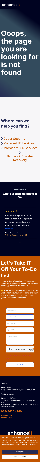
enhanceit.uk (6, 415)
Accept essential (20, 457)
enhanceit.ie (6, 418)
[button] (37, 5)
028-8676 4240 (11, 411)
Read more (9, 228)
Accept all (20, 452)
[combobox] (8, 323)
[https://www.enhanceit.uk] (11, 4)
